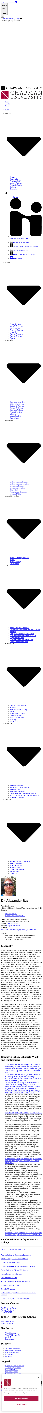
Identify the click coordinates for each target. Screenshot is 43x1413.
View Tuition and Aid (12, 1335)
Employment (9, 1339)
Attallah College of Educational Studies (14, 1259)
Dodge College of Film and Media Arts (14, 1270)
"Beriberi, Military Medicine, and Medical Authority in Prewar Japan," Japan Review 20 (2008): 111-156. (23, 1234)
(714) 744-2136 (12, 924)
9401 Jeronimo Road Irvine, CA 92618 (8, 1322)
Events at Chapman (12, 1352)
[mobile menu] (21, 95)
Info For (8, 113)
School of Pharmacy (8, 1289)
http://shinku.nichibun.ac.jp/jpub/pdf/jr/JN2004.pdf (18, 930)
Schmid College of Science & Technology (15, 1281)
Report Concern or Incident (14, 1366)
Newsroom (9, 1354)
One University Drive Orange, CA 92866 (8, 1309)
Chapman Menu (15, 20)
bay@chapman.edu (13, 926)
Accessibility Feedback (13, 1368)
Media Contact (11, 914)
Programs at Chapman (13, 1350)
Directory (8, 1356)
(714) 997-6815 (6, 1312)
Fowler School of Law (9, 1278)
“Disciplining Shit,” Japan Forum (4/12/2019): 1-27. (23, 1113)
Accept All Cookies (21, 1398)
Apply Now (9, 1337)
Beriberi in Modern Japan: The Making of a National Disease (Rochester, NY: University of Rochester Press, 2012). (23, 1161)
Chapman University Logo (10, 18)
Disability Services (11, 1372)
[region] (21, 1392)
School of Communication (10, 1285)
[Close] (38, 1377)
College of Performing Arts (10, 1263)
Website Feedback (11, 1370)
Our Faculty (5, 20)
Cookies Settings (21, 1404)
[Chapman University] (21, 90)
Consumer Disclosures (13, 1374)
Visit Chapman (10, 1333)
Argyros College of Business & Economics (16, 1255)
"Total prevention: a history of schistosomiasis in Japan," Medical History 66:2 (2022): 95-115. (22, 1084)
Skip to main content (8, 2)
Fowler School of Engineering (11, 1274)
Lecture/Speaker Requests (15, 916)
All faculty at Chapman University (13, 1249)
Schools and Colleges (12, 1348)
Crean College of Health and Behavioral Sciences (18, 1266)
